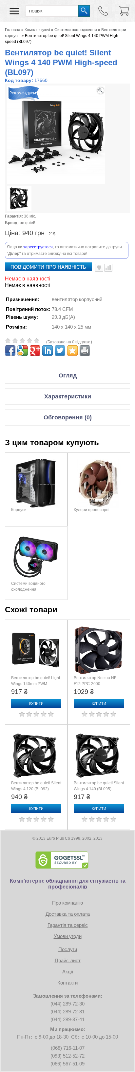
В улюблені (99, 268)
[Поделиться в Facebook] (10, 350)
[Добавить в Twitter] (60, 350)
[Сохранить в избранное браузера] (72, 350)
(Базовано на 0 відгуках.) (69, 342)
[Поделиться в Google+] (35, 350)
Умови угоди (68, 936)
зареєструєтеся (38, 247)
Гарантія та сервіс (68, 925)
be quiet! (27, 222)
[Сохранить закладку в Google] (22, 350)
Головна (12, 30)
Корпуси (19, 509)
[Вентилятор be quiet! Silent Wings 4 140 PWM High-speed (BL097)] (19, 199)
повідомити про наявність (48, 267)
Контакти (67, 983)
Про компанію (67, 903)
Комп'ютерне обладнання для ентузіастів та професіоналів (67, 884)
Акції (67, 971)
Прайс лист (68, 960)
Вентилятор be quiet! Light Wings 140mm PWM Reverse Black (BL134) (35, 684)
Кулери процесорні (91, 509)
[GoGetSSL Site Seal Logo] (67, 860)
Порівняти (108, 268)
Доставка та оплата (68, 914)
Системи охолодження (75, 30)
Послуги (67, 949)
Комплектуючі (37, 30)
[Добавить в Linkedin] (47, 350)
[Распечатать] (85, 350)
